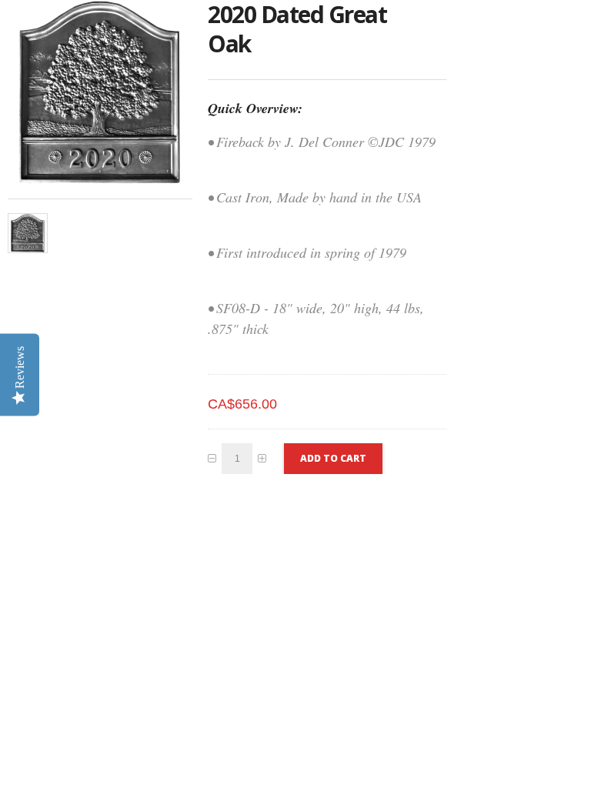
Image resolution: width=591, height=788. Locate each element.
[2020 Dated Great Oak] (28, 233)
